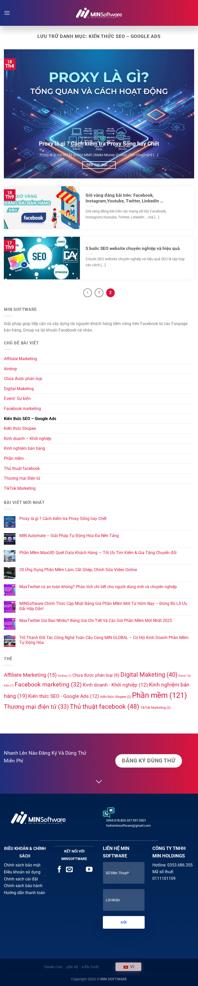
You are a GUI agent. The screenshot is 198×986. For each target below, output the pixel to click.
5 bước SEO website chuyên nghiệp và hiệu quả (133, 248)
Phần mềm (14, 458)
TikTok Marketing (20, 488)
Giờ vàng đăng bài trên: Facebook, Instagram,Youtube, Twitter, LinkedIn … (124, 198)
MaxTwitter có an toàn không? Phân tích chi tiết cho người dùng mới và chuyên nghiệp (98, 586)
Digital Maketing (19, 388)
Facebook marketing (22, 408)
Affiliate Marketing (20, 358)
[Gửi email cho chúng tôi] (69, 869)
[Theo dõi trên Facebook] (59, 869)
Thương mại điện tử (22, 478)
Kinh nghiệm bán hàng (24, 448)
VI (131, 966)
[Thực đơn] (7, 12)
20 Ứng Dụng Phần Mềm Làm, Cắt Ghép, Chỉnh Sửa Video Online (78, 569)
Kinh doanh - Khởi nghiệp (115, 685)
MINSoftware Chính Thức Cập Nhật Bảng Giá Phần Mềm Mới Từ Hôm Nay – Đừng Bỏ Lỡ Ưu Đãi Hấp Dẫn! (103, 606)
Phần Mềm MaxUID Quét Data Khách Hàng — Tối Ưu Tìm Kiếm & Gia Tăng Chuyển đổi (98, 552)
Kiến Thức (90, 967)
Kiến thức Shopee (20, 428)
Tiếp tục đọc (99, 165)
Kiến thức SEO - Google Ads (63, 696)
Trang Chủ (53, 967)
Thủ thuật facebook (22, 468)
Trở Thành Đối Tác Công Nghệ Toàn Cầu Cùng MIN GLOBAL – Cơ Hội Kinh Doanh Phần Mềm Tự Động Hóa (103, 640)
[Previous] (14, 114)
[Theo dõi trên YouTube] (89, 869)
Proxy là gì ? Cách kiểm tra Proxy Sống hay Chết (99, 143)
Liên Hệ (72, 967)
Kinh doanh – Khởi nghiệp (27, 438)
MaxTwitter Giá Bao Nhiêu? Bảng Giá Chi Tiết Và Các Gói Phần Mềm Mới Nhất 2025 (95, 620)
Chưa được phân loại (23, 378)
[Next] (183, 114)
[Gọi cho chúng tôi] (79, 869)
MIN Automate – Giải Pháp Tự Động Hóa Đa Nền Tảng (69, 535)
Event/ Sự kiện (17, 398)
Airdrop (10, 368)
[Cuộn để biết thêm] (99, 782)
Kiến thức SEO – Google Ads (30, 418)
